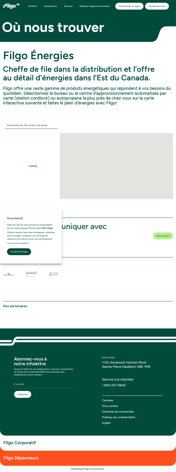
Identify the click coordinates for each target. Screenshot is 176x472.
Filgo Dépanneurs (21, 457)
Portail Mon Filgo (19, 251)
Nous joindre (163, 235)
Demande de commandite (118, 411)
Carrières (107, 400)
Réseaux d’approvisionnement (95, 6)
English (106, 422)
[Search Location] (55, 125)
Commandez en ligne (129, 6)
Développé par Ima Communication (87, 469)
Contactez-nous (156, 6)
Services (68, 6)
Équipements (51, 6)
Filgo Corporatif (20, 442)
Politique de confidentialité (118, 417)
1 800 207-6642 (114, 385)
